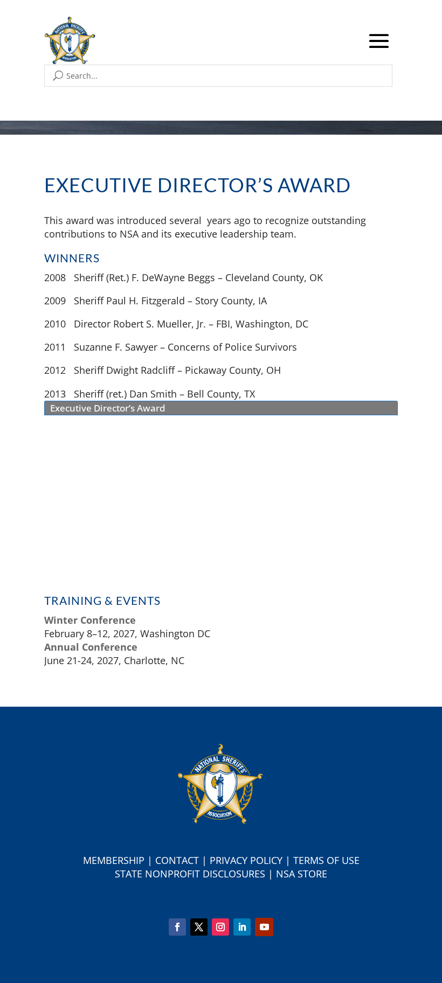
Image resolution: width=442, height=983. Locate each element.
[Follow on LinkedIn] (242, 927)
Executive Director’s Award (107, 408)
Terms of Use (326, 860)
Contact (177, 860)
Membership (113, 860)
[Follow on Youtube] (264, 927)
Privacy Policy (246, 860)
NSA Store (301, 873)
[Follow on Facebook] (177, 927)
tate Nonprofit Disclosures (192, 873)
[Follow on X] (199, 927)
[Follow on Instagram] (220, 927)
